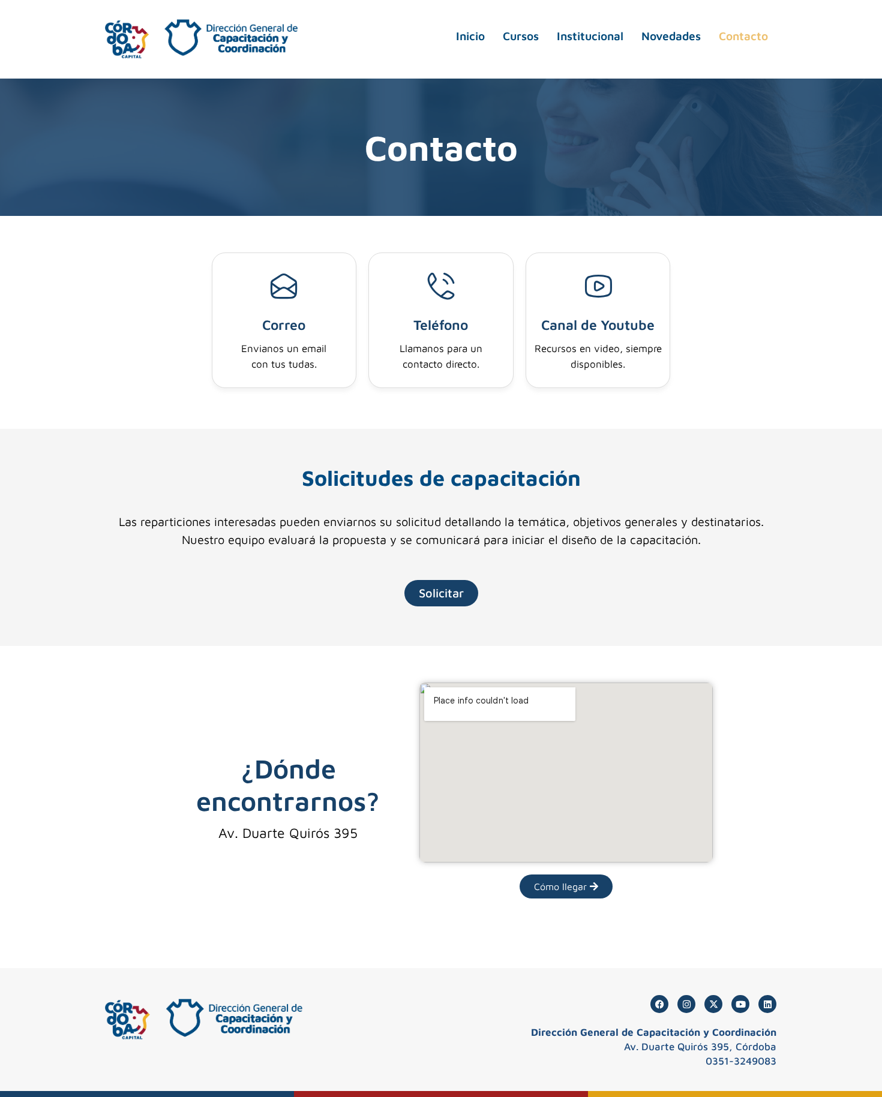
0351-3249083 (741, 1061)
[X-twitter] (713, 1004)
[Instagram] (686, 1004)
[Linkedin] (767, 1004)
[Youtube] (740, 1004)
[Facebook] (659, 1004)
